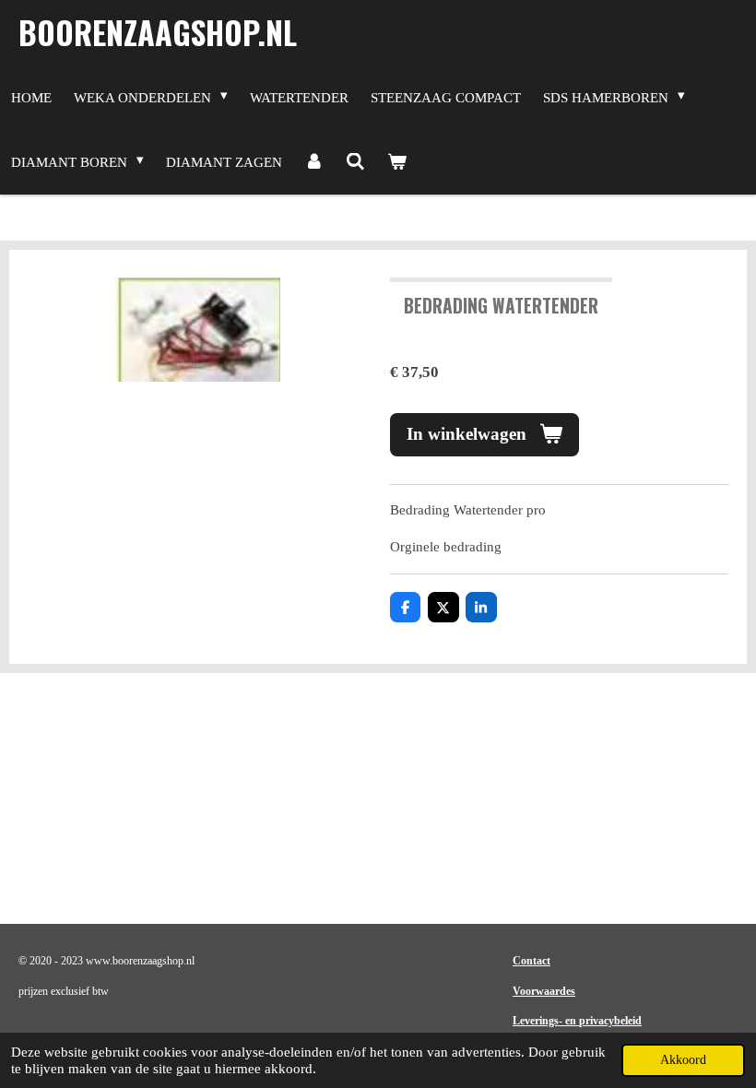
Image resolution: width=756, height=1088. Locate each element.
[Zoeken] (355, 162)
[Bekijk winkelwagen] (397, 162)
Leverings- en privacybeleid (577, 1020)
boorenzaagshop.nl (157, 31)
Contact (531, 960)
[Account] (314, 162)
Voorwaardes (544, 991)
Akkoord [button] (683, 1060)
